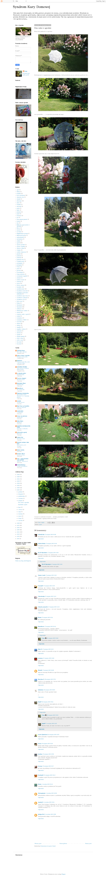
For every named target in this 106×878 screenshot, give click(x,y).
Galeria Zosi (20, 437)
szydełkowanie (20, 289)
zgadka (18, 334)
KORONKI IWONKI (22, 367)
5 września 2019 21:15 (51, 723)
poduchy (19, 257)
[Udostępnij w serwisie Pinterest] (54, 522)
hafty (18, 210)
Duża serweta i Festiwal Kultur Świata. (23, 369)
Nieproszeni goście (21, 235)
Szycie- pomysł (20, 285)
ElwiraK (40, 670)
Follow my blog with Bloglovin (23, 561)
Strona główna (63, 843)
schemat (19, 278)
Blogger (63, 874)
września (20, 498)
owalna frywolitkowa (22, 466)
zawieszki (19, 331)
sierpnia (20, 500)
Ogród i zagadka (21, 246)
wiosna (18, 312)
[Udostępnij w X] (51, 522)
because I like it (21, 453)
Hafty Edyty (20, 421)
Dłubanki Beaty (21, 350)
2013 (18, 534)
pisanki (18, 254)
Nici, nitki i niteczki (22, 352)
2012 (18, 536)
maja (19, 511)
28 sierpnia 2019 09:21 (47, 702)
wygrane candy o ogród (23, 314)
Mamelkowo (41, 626)
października (21, 496)
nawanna (40, 658)
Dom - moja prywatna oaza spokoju (22, 459)
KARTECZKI (20, 384)
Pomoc (18, 266)
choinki (18, 199)
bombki (19, 193)
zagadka (19, 327)
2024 (18, 479)
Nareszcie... (20, 433)
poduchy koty (20, 259)
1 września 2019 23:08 (51, 793)
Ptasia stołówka (21, 274)
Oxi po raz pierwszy (22, 416)
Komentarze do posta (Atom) (48, 846)
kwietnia (20, 514)
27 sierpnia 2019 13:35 (49, 585)
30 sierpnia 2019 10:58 (48, 754)
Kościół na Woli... (21, 455)
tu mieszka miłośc (21, 373)
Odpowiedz (41, 538)
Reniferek (19, 422)
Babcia (18, 191)
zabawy (19, 325)
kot (17, 217)
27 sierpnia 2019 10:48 (51, 543)
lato (18, 223)
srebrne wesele (20, 279)
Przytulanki (20, 272)
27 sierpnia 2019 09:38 (50, 534)
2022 (18, 483)
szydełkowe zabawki (22, 297)
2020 (18, 487)
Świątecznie (20, 417)
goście (18, 208)
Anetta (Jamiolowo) (43, 734)
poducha (19, 255)
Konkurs (19, 215)
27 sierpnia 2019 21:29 (48, 658)
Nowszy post (38, 843)
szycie (18, 283)
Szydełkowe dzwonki (22, 291)
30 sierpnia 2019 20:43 (49, 775)
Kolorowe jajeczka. (21, 407)
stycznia (20, 520)
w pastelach (20, 412)
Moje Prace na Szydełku (23, 406)
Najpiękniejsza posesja (22, 233)
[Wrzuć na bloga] (49, 522)
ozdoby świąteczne (21, 252)
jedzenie (19, 212)
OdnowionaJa (41, 596)
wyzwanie (19, 321)
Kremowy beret (21, 379)
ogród (40, 524)
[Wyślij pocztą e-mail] (48, 522)
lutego (20, 518)
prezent (19, 270)
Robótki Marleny (21, 465)
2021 (18, 485)
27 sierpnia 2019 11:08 (52, 552)
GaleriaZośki (41, 534)
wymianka (19, 318)
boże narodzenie (21, 195)
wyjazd (18, 316)
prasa (18, 268)
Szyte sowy (20, 301)
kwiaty (18, 221)
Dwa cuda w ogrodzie (23, 502)
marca (20, 516)
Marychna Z (41, 679)
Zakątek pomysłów (43, 607)
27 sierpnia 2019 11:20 (51, 575)
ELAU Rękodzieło (42, 552)
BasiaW (40, 702)
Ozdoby (19, 250)
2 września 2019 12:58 (50, 814)
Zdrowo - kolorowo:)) (22, 461)
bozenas (40, 766)
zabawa (18, 323)
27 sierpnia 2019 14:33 (53, 607)
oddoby (18, 241)
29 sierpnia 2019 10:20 (47, 743)
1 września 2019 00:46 (47, 784)
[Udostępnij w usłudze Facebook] (52, 522)
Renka (39, 784)
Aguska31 (40, 802)
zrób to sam (20, 338)
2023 (18, 481)
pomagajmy (20, 263)
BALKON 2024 (20, 374)
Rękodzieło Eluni (21, 383)
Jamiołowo (19, 360)
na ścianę (19, 231)
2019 (18, 490)
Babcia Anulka (20, 450)
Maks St (40, 649)
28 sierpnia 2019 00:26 (52, 638)
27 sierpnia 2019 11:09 (56, 564)
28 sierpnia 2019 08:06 (49, 690)
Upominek (19, 305)
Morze (18, 228)
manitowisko (20, 411)
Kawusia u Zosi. (21, 438)
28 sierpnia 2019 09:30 (52, 715)
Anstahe (19, 401)
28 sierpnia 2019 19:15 (53, 734)
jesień (18, 213)
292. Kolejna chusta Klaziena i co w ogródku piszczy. (23, 396)
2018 (18, 523)
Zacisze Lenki (41, 575)
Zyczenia (19, 342)
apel (18, 189)
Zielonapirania (41, 793)
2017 (18, 525)
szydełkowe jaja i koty (22, 295)
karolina (40, 754)
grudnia (20, 492)
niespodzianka (20, 237)
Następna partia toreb (22, 357)
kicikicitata (40, 690)
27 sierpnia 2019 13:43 (50, 596)
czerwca (20, 509)
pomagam (19, 265)
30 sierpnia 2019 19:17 (48, 766)
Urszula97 (40, 585)
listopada (20, 494)
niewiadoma (20, 239)
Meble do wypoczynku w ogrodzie (23, 225)
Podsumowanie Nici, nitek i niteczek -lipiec (23, 362)
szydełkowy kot (21, 299)
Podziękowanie (20, 261)
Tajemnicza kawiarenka (23, 393)
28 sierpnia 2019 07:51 (50, 679)
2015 (18, 529)
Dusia (43, 638)
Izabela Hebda (41, 543)
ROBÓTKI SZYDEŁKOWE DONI (23, 426)
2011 (18, 538)
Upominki (19, 307)
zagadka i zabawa (21, 329)
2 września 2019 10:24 (48, 802)
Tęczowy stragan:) (21, 378)
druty (18, 202)
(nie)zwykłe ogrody (22, 432)
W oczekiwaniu (20, 389)
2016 (18, 527)
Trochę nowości (20, 402)
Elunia (39, 617)
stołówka (19, 281)
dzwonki (19, 206)
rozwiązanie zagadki (22, 276)
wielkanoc (19, 308)
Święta (18, 303)
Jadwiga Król (41, 814)
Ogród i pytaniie (21, 244)
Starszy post (88, 843)
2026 (18, 474)
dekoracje (19, 201)
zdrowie (19, 332)
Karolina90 (41, 775)
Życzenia (19, 343)
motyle (18, 230)
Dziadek (19, 204)
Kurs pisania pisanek (22, 219)
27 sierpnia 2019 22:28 (48, 670)
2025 (18, 476)
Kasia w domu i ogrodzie (23, 355)
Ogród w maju (20, 248)
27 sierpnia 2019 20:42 (50, 626)
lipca (19, 507)
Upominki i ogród (22, 504)
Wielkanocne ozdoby (22, 310)
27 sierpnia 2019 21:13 (48, 649)
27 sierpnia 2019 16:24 (47, 617)
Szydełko (19, 287)
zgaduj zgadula (20, 336)
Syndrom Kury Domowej (31, 7)
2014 (18, 532)
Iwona (39, 743)
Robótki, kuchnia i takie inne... (23, 443)
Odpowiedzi (42, 561)
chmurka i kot (20, 197)
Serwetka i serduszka (22, 428)
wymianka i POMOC (22, 320)
